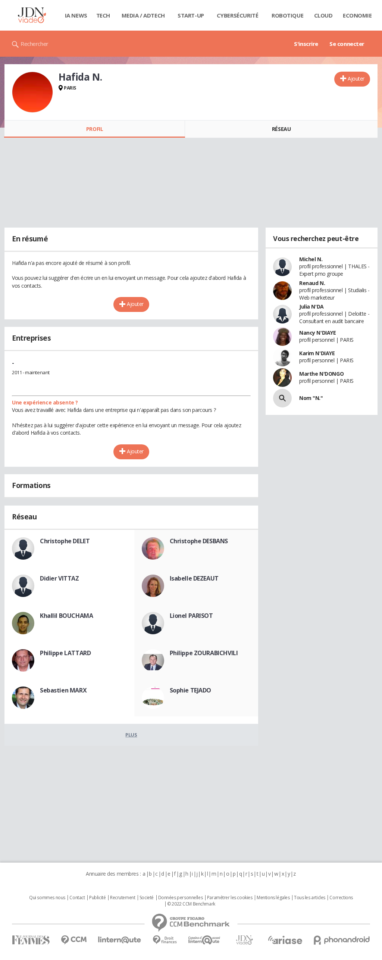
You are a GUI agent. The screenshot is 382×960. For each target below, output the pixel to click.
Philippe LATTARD (65, 653)
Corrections (341, 897)
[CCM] (74, 940)
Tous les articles (309, 897)
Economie (357, 15)
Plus (131, 734)
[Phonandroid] (342, 940)
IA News (76, 15)
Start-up (191, 15)
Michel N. (310, 259)
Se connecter (346, 43)
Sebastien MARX (63, 690)
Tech (103, 15)
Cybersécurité (238, 15)
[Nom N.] (282, 398)
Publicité (97, 897)
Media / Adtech (143, 15)
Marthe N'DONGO (321, 373)
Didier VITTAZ (59, 578)
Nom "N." (311, 397)
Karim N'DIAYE (317, 353)
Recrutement (122, 897)
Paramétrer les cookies (230, 897)
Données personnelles (180, 897)
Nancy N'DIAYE (317, 332)
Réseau (281, 128)
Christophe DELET (65, 541)
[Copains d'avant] (204, 940)
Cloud (323, 15)
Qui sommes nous (47, 897)
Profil (94, 128)
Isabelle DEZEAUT (194, 578)
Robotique (287, 15)
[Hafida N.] (32, 92)
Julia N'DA (311, 306)
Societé (147, 897)
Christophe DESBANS (199, 541)
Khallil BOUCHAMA (66, 616)
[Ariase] (285, 940)
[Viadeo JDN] (244, 940)
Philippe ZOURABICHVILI (204, 653)
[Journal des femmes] (31, 940)
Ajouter (356, 78)
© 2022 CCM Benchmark (191, 904)
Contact (77, 897)
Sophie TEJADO (191, 690)
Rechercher (34, 43)
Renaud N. (312, 283)
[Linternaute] (119, 940)
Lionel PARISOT (191, 616)
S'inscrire (306, 43)
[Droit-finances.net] (165, 940)
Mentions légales (273, 897)
